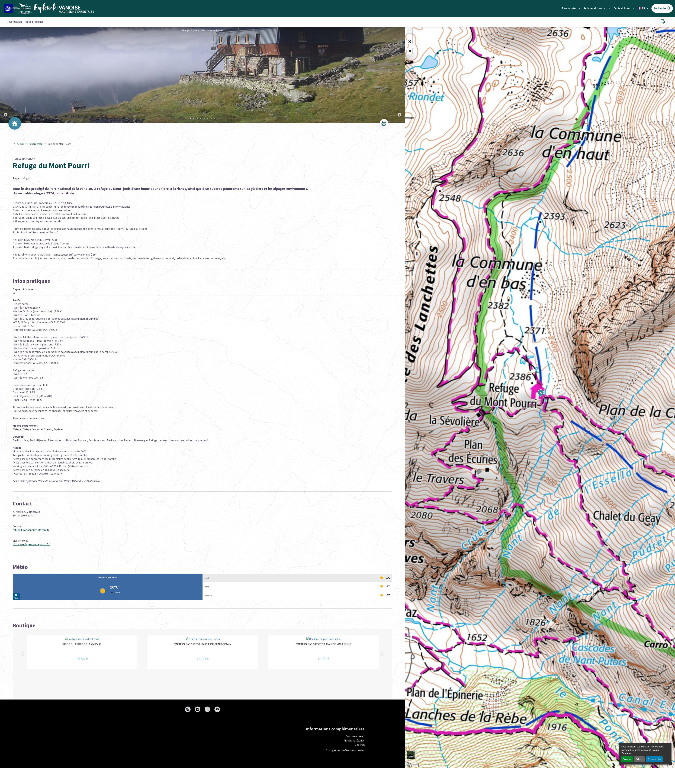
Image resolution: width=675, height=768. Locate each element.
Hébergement (36, 144)
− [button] (410, 36)
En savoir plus (654, 759)
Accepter (627, 759)
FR (643, 8)
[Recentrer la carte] (409, 51)
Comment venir (355, 736)
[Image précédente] (5, 75)
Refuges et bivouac (594, 8)
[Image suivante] (399, 75)
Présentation (14, 22)
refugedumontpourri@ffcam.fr (31, 530)
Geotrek (360, 745)
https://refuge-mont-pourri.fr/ (31, 544)
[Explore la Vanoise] (50, 8)
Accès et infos (622, 8)
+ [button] (410, 31)
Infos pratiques (34, 22)
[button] (409, 41)
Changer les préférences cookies (345, 750)
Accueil (20, 144)
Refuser (639, 759)
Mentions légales (354, 741)
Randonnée (569, 8)
